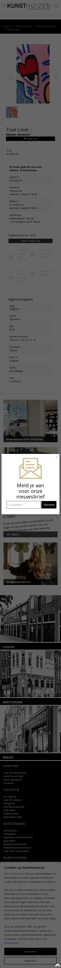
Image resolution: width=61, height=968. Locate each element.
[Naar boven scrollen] (58, 965)
